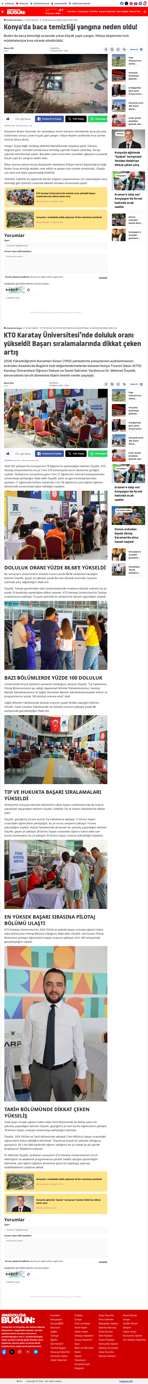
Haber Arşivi (129, 1331)
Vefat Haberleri (58, 1360)
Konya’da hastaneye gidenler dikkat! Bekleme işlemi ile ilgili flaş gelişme (135, 75)
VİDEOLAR (23, 3)
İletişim (127, 1327)
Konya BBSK (56, 1323)
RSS (20, 1381)
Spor (77, 1343)
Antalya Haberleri (84, 1335)
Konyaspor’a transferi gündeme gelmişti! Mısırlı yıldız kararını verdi (135, 235)
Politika (79, 1315)
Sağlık (53, 1331)
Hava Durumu (106, 1352)
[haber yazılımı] (126, 1381)
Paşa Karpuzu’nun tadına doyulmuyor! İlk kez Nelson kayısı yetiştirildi (136, 60)
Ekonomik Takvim (108, 1343)
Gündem (55, 1315)
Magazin (79, 1368)
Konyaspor (56, 1319)
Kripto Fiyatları (107, 1339)
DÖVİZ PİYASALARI (41, 3)
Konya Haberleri (32, 20)
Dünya (78, 1319)
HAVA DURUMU (60, 3)
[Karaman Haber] (128, 515)
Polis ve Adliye (82, 1323)
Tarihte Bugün (58, 1347)
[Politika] (128, 138)
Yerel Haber (81, 1327)
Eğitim (53, 1339)
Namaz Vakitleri (107, 1356)
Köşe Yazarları (106, 1315)
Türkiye (54, 1335)
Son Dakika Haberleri (134, 1339)
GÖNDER (103, 278)
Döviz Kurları (106, 1331)
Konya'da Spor (82, 1364)
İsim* (7, 240)
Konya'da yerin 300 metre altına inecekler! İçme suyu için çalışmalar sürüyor (136, 105)
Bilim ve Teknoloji (84, 1347)
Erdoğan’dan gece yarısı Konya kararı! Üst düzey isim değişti (136, 90)
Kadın (78, 1352)
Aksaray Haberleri (60, 1352)
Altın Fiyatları (106, 1335)
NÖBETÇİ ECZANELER (81, 3)
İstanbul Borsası (107, 1327)
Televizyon (80, 1360)
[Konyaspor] (128, 180)
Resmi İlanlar (130, 1315)
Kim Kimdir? (56, 1343)
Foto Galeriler (106, 1319)
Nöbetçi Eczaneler (108, 1347)
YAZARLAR (9, 3)
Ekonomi (55, 1327)
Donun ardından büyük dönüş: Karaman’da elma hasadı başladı (135, 220)
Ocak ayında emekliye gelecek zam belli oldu (135, 121)
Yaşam (78, 1356)
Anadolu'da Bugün (14, 20)
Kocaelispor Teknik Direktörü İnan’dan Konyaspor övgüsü (134, 569)
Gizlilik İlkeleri (130, 1323)
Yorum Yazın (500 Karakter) (18, 251)
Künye (126, 1319)
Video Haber (81, 1331)
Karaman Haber (59, 1356)
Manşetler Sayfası (108, 1323)
